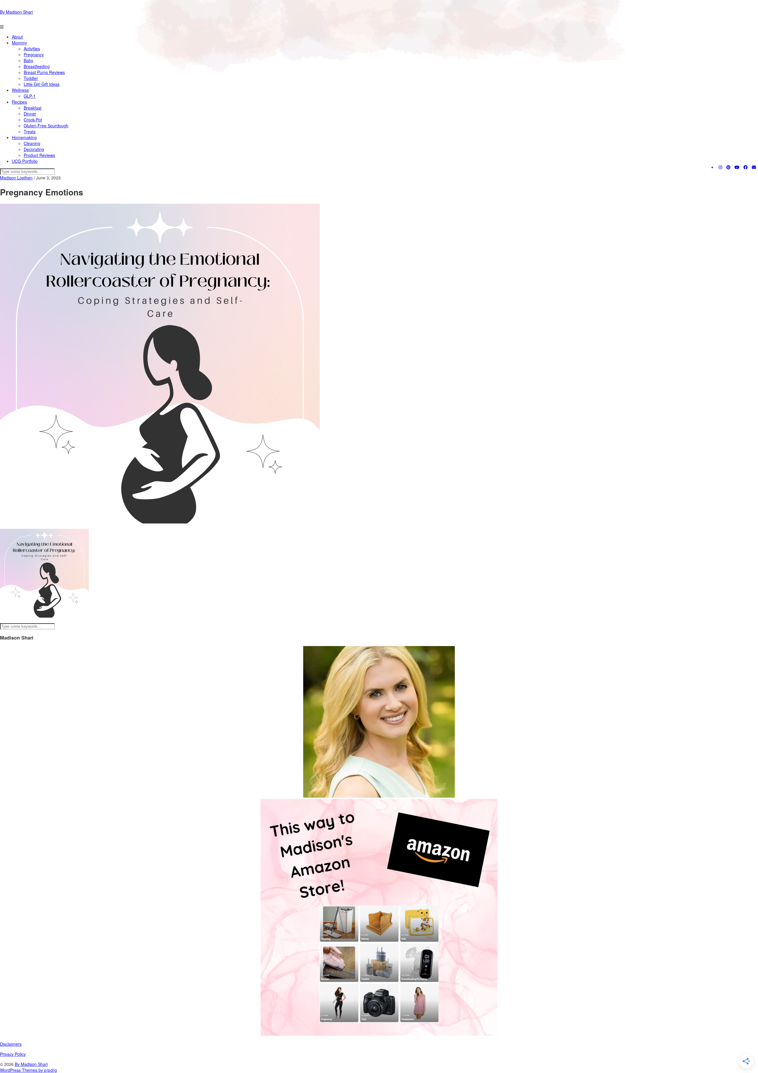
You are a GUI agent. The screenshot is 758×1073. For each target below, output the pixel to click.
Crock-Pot (33, 120)
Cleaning (32, 143)
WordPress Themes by (28, 1070)
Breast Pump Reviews (44, 72)
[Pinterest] (728, 167)
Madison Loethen (16, 178)
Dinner (30, 114)
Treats (30, 131)
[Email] (754, 167)
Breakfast (32, 108)
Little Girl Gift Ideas (42, 84)
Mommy (19, 43)
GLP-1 (30, 96)
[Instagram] (720, 167)
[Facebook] (745, 167)
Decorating (34, 149)
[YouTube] (737, 167)
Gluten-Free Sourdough (46, 125)
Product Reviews (39, 155)
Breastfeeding (37, 66)
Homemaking (24, 137)
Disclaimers (11, 1044)
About (17, 37)
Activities (32, 49)
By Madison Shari (16, 12)
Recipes (19, 102)
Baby (28, 60)
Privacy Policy (13, 1054)
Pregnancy (34, 54)
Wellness (20, 90)
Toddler (31, 78)
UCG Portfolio (25, 161)
